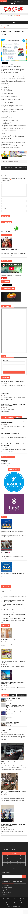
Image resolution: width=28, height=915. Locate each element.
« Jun (13, 868)
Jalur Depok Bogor (5, 463)
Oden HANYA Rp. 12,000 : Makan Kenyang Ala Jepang (13, 661)
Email (2, 203)
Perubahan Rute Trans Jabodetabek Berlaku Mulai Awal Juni (13, 444)
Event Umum (10, 161)
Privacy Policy (6, 890)
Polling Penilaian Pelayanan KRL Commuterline (13, 712)
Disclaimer (5, 894)
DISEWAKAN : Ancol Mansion (8, 640)
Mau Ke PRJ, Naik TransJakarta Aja (10, 433)
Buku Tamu (9, 717)
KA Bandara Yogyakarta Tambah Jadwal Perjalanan (14, 618)
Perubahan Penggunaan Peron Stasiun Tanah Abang (13, 729)
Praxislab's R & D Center (17, 36)
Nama (2, 198)
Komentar (3, 182)
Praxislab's (16, 161)
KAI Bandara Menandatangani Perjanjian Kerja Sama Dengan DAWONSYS (13, 405)
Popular (5, 695)
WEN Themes (17, 906)
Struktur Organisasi (7, 887)
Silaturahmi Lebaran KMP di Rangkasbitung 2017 (12, 723)
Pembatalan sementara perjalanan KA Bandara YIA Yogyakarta (13, 392)
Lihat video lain (10, 275)
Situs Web (3, 208)
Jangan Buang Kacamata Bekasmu (10, 249)
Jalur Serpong (4, 465)
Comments (21, 695)
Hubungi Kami (6, 889)
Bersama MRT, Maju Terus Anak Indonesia (12, 531)
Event (6, 161)
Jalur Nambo (4, 460)
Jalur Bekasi (4, 461)
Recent (12, 695)
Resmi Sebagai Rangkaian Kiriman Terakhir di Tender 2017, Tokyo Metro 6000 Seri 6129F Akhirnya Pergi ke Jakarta (15, 705)
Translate (18, 15)
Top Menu (14, 3)
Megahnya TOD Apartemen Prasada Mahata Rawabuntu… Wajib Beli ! (12, 682)
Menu (14, 22)
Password (5, 366)
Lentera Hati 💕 (5, 552)
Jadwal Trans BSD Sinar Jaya (13, 698)
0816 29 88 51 (7, 231)
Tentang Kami (6, 885)
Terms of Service (7, 892)
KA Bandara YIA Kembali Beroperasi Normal (12, 381)
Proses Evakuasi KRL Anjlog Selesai (11, 612)
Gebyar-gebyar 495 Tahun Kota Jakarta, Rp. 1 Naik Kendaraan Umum (13, 421)
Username (5, 360)
